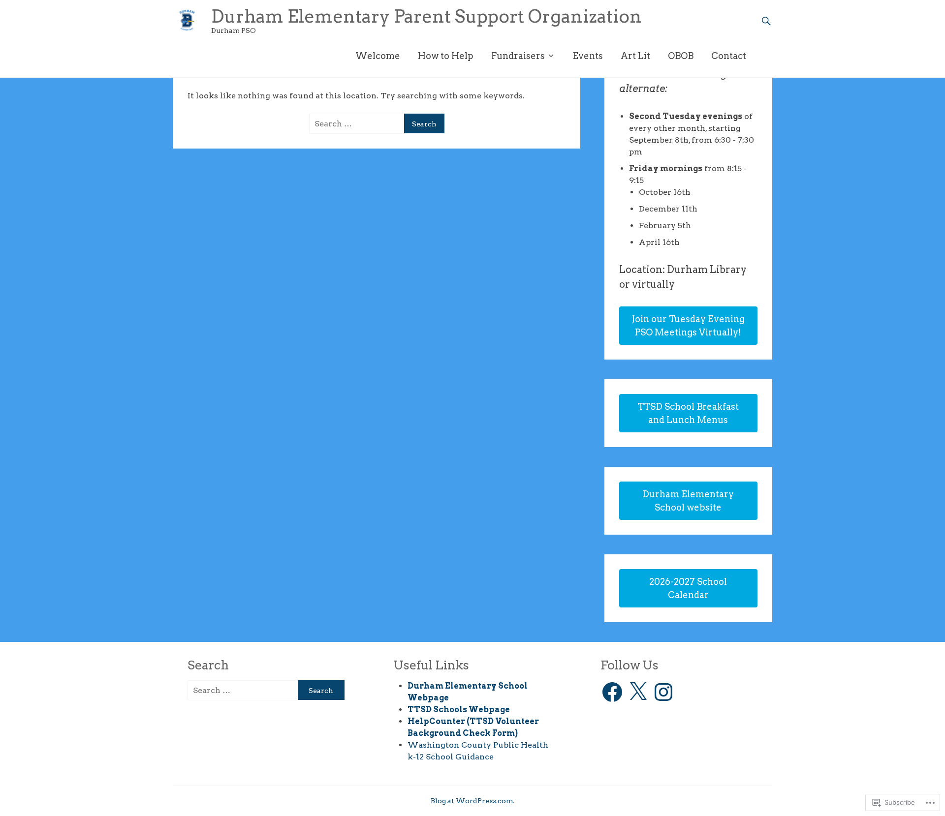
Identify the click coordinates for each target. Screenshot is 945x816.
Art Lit (635, 56)
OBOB (680, 56)
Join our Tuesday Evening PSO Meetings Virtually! (688, 325)
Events (587, 56)
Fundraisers (518, 56)
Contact (728, 56)
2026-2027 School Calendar (688, 588)
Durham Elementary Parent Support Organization (426, 16)
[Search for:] (358, 123)
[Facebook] (612, 692)
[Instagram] (663, 692)
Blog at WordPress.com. (472, 801)
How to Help (445, 56)
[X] (638, 692)
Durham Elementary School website (688, 501)
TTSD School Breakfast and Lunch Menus (688, 413)
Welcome (377, 56)
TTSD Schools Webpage (459, 709)
